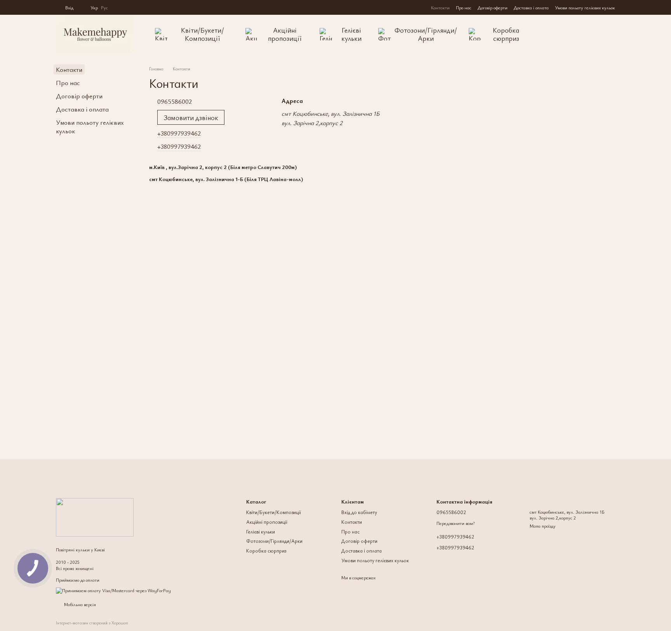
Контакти (440, 7)
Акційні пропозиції (285, 34)
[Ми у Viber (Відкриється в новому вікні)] (137, 7)
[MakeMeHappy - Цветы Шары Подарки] (95, 516)
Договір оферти (493, 7)
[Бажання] (593, 34)
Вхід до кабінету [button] (359, 512)
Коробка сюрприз (506, 34)
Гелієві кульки (351, 34)
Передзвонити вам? (455, 523)
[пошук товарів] (556, 34)
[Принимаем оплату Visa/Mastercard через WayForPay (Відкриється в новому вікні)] (113, 589)
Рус (104, 7)
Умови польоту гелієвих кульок (585, 7)
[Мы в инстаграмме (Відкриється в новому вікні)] (119, 7)
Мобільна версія (79, 604)
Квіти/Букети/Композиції (202, 34)
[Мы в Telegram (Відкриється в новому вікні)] (128, 7)
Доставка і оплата (531, 7)
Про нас (463, 7)
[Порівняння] (576, 34)
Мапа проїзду (543, 526)
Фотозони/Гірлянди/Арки (426, 34)
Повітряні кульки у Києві (80, 549)
